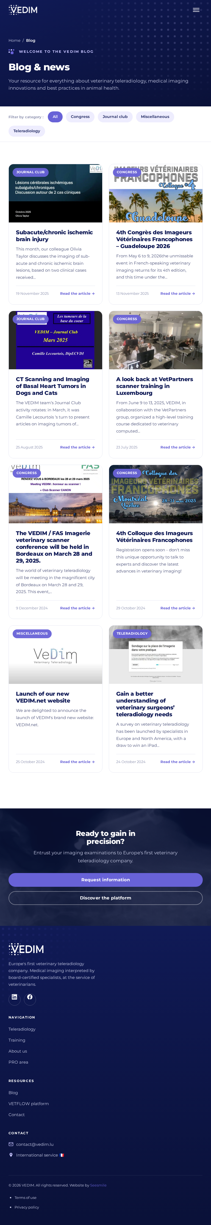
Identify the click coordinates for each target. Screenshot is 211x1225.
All (55, 116)
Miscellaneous (155, 116)
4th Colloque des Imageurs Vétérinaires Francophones (154, 536)
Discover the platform (105, 898)
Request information (105, 879)
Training (17, 1040)
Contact (17, 1114)
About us (18, 1051)
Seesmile (98, 1185)
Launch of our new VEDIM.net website (43, 697)
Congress (80, 116)
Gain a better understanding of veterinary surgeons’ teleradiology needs (145, 704)
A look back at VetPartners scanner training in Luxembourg (154, 386)
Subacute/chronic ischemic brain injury (54, 236)
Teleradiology (26, 130)
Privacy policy (27, 1207)
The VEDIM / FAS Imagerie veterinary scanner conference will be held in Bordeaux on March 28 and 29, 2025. (54, 547)
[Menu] (196, 10)
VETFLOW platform (29, 1103)
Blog (13, 1092)
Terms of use (26, 1197)
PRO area (18, 1062)
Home (14, 40)
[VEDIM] (23, 10)
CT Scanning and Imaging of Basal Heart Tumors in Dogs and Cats (52, 386)
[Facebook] (30, 999)
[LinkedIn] (15, 999)
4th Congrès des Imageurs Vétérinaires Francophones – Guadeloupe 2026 (154, 239)
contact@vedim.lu (35, 1144)
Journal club (115, 116)
